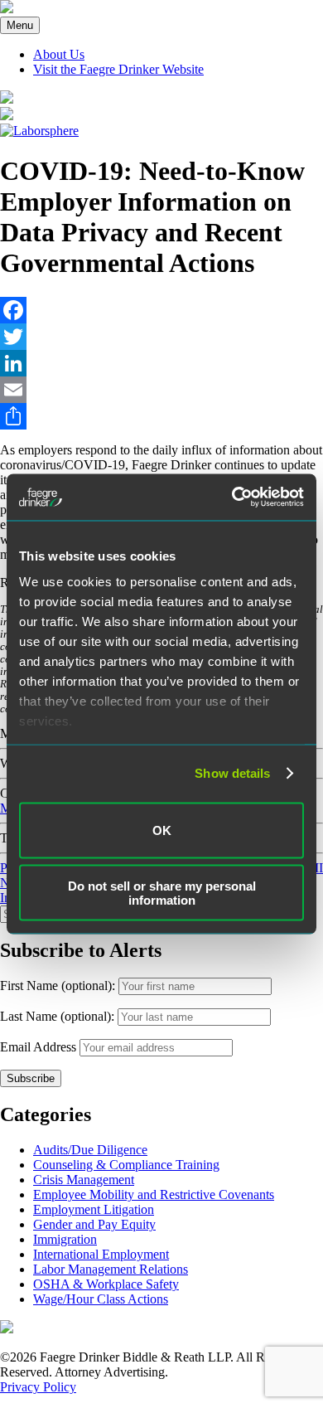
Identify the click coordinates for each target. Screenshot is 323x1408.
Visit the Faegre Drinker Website (118, 69)
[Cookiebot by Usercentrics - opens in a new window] (232, 497)
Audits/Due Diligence (90, 1150)
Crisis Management (83, 1180)
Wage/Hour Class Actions (100, 1299)
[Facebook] (161, 310)
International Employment (101, 1254)
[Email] (161, 389)
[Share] (161, 416)
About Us (58, 54)
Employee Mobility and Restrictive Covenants (153, 1194)
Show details (232, 773)
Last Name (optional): (59, 1016)
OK (161, 830)
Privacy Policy (38, 1387)
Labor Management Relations (110, 1269)
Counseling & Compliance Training (126, 1165)
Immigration (65, 1239)
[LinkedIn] (161, 363)
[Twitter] (161, 336)
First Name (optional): (59, 985)
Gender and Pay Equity (94, 1224)
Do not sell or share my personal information (162, 893)
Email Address (38, 1047)
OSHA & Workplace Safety (106, 1284)
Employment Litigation (93, 1209)
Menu (20, 25)
